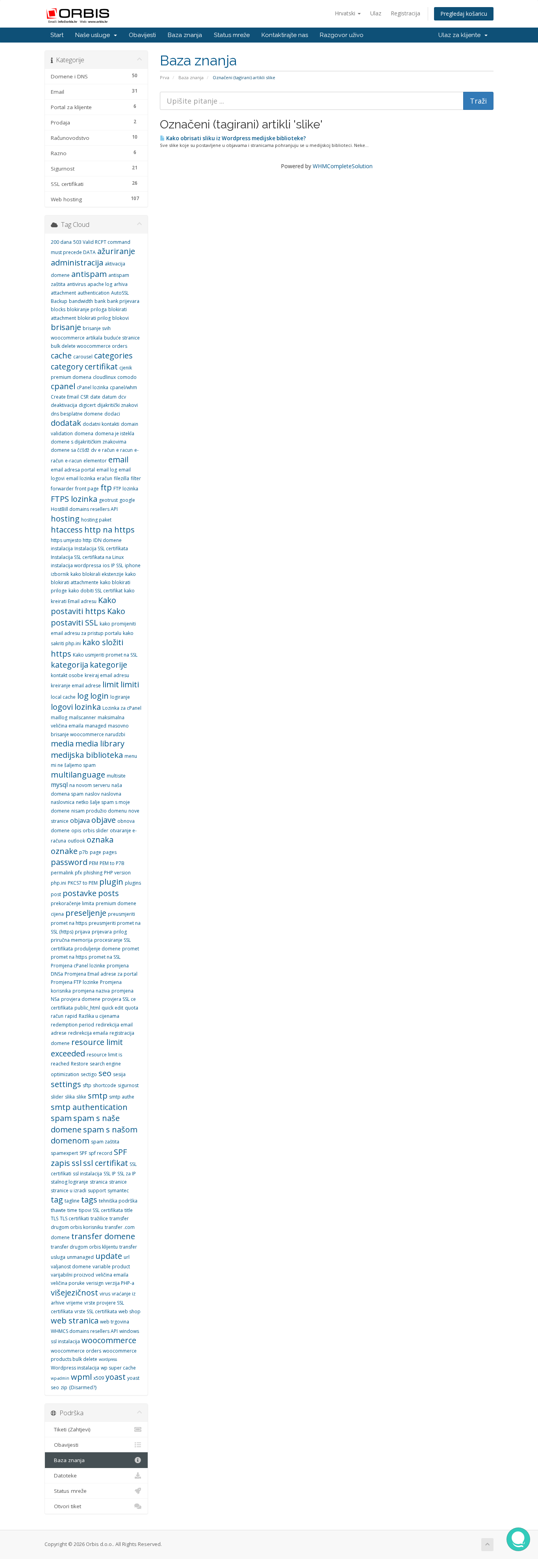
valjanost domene (71, 1266)
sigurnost (128, 1085)
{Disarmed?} (83, 1387)
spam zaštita (105, 1141)
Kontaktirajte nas (285, 35)
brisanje (66, 327)
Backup (59, 301)
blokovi (120, 318)
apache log (99, 284)
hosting (65, 518)
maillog (59, 717)
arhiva (121, 284)
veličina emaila (112, 1274)
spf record (100, 1153)
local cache (63, 697)
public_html (87, 1007)
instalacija (62, 548)
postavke (79, 893)
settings (66, 1084)
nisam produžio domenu (99, 810)
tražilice (99, 1218)
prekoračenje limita (72, 903)
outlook (76, 840)
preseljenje (85, 913)
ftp (106, 487)
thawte (58, 1210)
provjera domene (80, 999)
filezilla (121, 478)
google (127, 500)
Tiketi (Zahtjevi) (71, 1429)
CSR (84, 396)
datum (109, 396)
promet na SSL (105, 957)
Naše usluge (94, 35)
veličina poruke (68, 1283)
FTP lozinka (125, 488)
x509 (98, 1378)
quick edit (112, 1007)
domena (83, 433)
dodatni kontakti (101, 424)
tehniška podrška (118, 1200)
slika (70, 1096)
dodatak (66, 423)
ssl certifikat (105, 1163)
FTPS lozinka (74, 499)
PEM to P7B (112, 863)
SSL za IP (126, 1173)
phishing (92, 872)
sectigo (89, 1074)
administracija (77, 262)
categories (113, 355)
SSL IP (110, 1173)
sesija (119, 1074)
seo (104, 1073)
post (56, 894)
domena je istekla (114, 433)
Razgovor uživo (342, 35)
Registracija (405, 13)
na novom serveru (89, 785)
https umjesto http (71, 540)
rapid (71, 1016)
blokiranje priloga (87, 309)
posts (108, 893)
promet (130, 948)
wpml (81, 1377)
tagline (72, 1200)
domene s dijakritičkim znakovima (88, 441)
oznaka (100, 839)
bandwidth (81, 301)
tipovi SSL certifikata (101, 1210)
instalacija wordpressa (76, 565)
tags (89, 1199)
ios (106, 565)
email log (106, 469)
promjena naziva (91, 990)
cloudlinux (104, 377)
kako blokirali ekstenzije (97, 574)
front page (87, 488)
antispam (89, 274)
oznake (64, 851)
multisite (116, 775)
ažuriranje (116, 251)
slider (57, 1096)
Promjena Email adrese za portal (101, 974)
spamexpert (64, 1153)
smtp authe (121, 1096)
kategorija (69, 664)
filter (136, 478)
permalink (62, 872)
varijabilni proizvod (72, 1274)
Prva (164, 77)
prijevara (102, 931)
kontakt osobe (67, 675)
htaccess (67, 529)
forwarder (62, 488)
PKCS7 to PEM (83, 883)
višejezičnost (74, 1292)
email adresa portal (73, 469)
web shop (130, 1311)
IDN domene (107, 540)
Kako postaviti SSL (88, 617)
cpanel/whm (123, 387)
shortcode (104, 1085)
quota (131, 1007)
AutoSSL (120, 293)
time (72, 1210)
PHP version (117, 872)
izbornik (60, 574)
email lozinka (80, 478)
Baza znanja (185, 35)
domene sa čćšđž (70, 450)
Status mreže (232, 35)
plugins (133, 883)
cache (61, 355)
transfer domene (103, 1236)
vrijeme (74, 1302)
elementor (95, 460)
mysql (59, 784)
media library (99, 743)
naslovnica (62, 802)
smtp (98, 1095)
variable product (111, 1266)
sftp (87, 1085)
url (127, 1257)
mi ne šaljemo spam (73, 765)
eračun (104, 478)
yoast (116, 1377)
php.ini (58, 883)
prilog (120, 931)
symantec (118, 1190)
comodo (127, 377)
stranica (99, 1182)
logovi (62, 707)
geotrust (108, 500)
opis (76, 830)
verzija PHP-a (119, 1283)
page (95, 852)
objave (103, 820)
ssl (77, 1163)
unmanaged (80, 1257)
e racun (124, 450)
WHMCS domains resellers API (84, 1331)
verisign (95, 1283)
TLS (54, 1218)
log (83, 695)
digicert (87, 405)
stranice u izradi (68, 1190)
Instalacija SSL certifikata (101, 548)
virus (105, 1293)
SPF (83, 1153)
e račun (106, 450)
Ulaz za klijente (461, 35)
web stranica (74, 1320)
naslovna (111, 794)
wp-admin (60, 1378)
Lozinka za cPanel (121, 708)
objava (80, 820)
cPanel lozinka (92, 387)
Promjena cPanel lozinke (78, 965)
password (69, 862)
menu (130, 756)
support (97, 1190)
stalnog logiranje (69, 1182)
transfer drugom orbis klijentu (84, 1246)
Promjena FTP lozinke (74, 982)
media (62, 743)
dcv (122, 396)
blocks (58, 309)
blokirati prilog (94, 318)
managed (95, 725)
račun (57, 1016)
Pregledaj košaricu (463, 13)
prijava (82, 931)
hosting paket (96, 519)
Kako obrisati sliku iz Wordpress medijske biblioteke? (235, 138)
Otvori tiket (66, 1506)
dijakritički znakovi (117, 405)
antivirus (76, 284)
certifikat (101, 366)
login (99, 695)
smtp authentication (89, 1107)
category (67, 366)
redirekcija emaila (88, 1033)
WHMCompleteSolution (343, 166)
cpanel (63, 386)
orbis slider (95, 830)
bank (100, 301)
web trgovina (114, 1321)
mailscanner (82, 717)
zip (64, 1387)
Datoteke (64, 1475)
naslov (92, 794)
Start (56, 35)
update (108, 1256)
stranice (118, 1182)
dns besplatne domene (77, 413)
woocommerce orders (76, 1350)
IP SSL (117, 565)
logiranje (120, 697)
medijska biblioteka (87, 755)
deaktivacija (64, 405)
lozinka (87, 707)
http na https (109, 529)
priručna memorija (72, 940)
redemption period (72, 1024)
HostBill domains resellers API (84, 509)
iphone (133, 565)
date (95, 396)
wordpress (108, 1359)
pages (110, 852)
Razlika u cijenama (99, 1016)
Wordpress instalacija (75, 1367)
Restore (79, 1063)
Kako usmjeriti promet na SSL (105, 654)
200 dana (61, 242)
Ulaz (375, 13)
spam (61, 1118)
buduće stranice (122, 337)
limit (110, 684)
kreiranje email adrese (76, 685)
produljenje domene (97, 948)
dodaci (112, 413)
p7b (83, 852)
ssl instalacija (87, 1173)
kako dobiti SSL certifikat (95, 590)
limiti (130, 684)
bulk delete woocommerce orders (89, 346)
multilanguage (78, 774)
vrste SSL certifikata (95, 1311)
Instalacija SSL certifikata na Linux (87, 557)
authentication (93, 293)
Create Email (65, 396)
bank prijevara (123, 301)
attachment (63, 293)
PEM (93, 863)
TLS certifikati (74, 1218)
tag (57, 1199)
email (118, 459)
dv (93, 450)
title (128, 1210)
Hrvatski (346, 13)
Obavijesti (142, 35)
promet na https (69, 957)
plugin (111, 881)
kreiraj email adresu (107, 675)
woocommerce (109, 1340)
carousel (83, 356)
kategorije (108, 664)
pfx (78, 872)
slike (81, 1096)
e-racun (73, 460)
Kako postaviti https (83, 606)
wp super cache (118, 1367)
